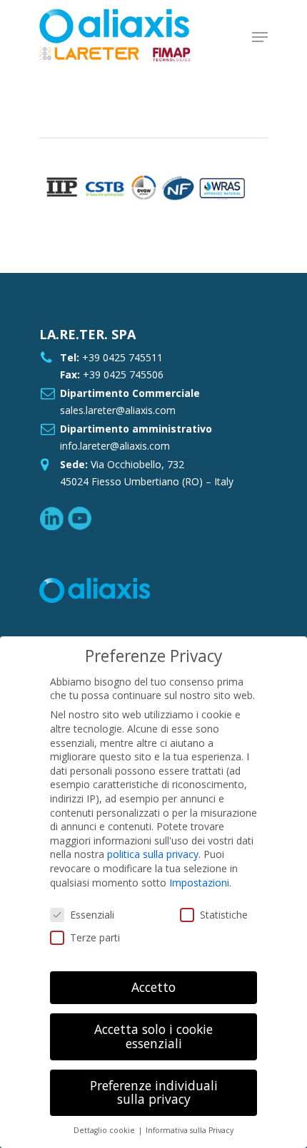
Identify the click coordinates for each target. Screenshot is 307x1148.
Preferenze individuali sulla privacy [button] (154, 1092)
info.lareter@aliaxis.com (115, 446)
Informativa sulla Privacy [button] (189, 1130)
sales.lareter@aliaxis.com (118, 410)
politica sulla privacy (152, 854)
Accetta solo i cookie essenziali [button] (153, 1036)
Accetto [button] (153, 987)
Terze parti (95, 937)
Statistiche (224, 914)
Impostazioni (199, 882)
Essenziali (92, 914)
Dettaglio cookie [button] (105, 1130)
